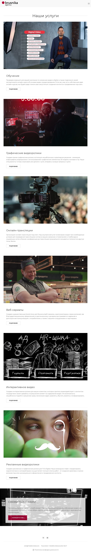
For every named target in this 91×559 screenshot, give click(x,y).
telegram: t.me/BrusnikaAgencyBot (54, 546)
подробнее (13, 89)
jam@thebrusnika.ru (31, 546)
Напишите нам (17, 518)
